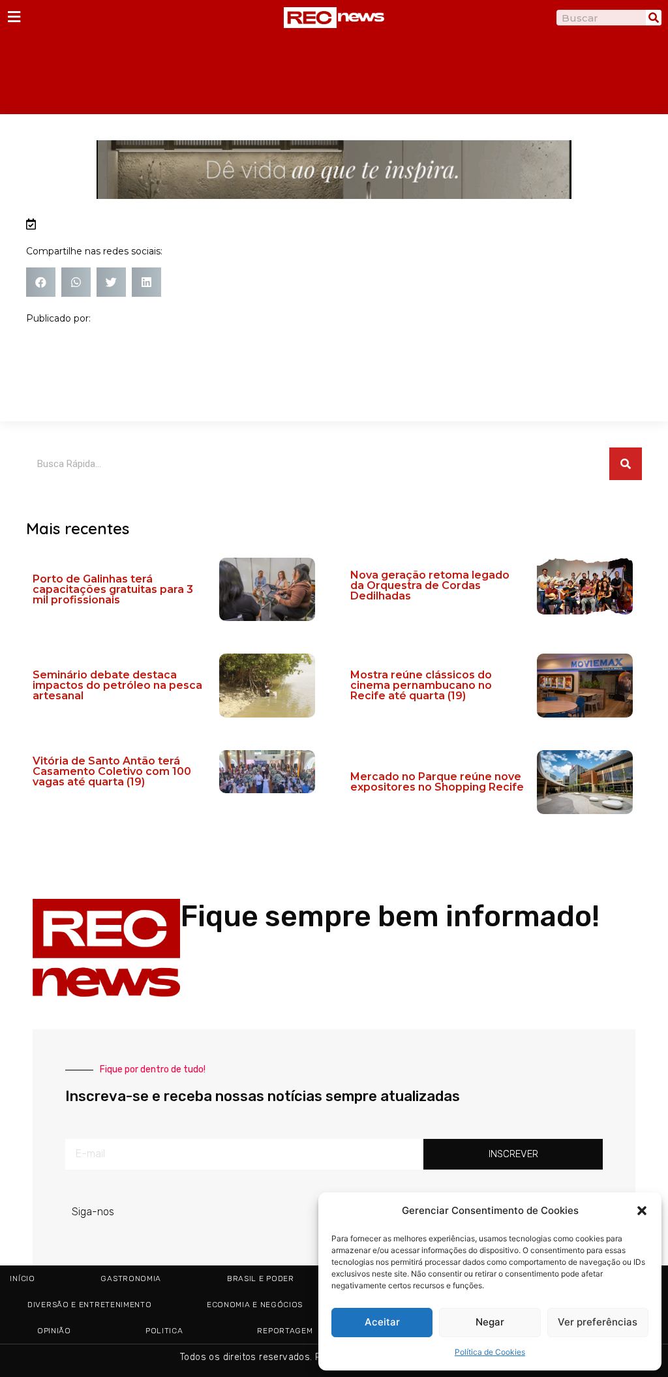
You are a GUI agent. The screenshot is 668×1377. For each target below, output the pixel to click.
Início (22, 1278)
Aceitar (382, 1322)
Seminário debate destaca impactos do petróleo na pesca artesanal (117, 685)
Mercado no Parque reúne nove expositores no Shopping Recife (437, 781)
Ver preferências (597, 1322)
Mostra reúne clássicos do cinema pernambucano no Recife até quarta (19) (421, 685)
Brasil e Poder (260, 1278)
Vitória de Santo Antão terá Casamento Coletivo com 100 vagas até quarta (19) (112, 771)
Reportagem (284, 1330)
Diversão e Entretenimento (89, 1304)
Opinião (54, 1330)
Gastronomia (130, 1278)
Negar (490, 1322)
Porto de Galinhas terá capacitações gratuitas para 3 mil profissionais (113, 589)
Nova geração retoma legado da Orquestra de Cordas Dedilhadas (429, 585)
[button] (641, 1210)
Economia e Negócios (255, 1304)
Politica (164, 1330)
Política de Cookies (490, 1352)
